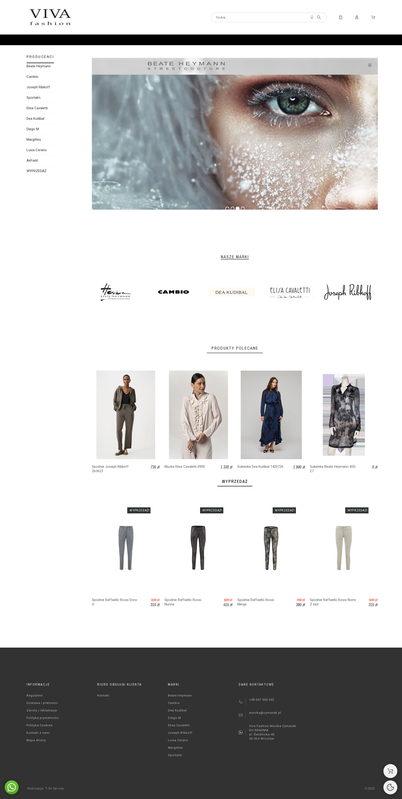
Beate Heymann (39, 66)
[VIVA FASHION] (50, 17)
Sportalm (33, 98)
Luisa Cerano (37, 150)
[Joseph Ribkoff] (351, 293)
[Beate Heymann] (118, 293)
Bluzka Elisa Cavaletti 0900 (184, 466)
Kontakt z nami (38, 732)
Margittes (34, 139)
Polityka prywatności (43, 718)
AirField (32, 160)
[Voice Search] (312, 17)
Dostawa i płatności (42, 703)
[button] (12, 787)
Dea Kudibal (35, 118)
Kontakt (103, 695)
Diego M (33, 129)
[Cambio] (177, 293)
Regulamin (35, 695)
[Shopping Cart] (390, 771)
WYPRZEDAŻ (37, 171)
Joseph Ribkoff (38, 87)
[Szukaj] (319, 17)
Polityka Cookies (40, 725)
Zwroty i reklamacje (42, 710)
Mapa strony (36, 740)
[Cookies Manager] (390, 787)
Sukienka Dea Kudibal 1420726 (260, 466)
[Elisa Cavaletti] (293, 293)
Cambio (32, 77)
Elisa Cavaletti (37, 108)
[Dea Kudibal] (235, 293)
